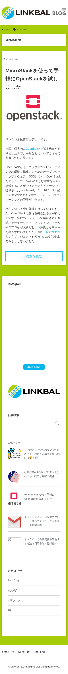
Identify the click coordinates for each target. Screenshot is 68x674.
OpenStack (33, 148)
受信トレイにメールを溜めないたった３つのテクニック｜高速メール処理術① (42, 521)
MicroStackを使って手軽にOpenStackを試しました (32, 79)
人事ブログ (14, 600)
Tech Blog (13, 580)
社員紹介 (13, 590)
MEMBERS (24, 652)
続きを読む (34, 256)
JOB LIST (40, 652)
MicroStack (53, 232)
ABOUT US (8, 652)
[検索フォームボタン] (57, 423)
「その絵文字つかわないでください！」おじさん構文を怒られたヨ (42, 453)
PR (9, 610)
